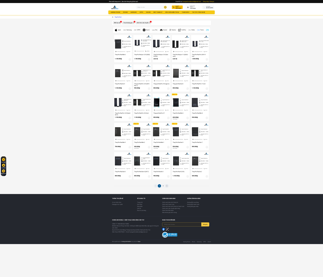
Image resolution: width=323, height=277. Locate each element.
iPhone (125, 12)
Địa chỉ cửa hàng (141, 210)
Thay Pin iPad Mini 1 (158, 142)
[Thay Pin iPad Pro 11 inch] (200, 73)
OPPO (141, 12)
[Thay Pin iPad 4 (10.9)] (181, 161)
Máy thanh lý (157, 12)
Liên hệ (139, 208)
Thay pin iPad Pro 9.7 (159, 113)
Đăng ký (212, 1)
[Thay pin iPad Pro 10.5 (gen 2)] (161, 73)
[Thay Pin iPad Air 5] (161, 161)
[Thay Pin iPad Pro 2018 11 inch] (200, 44)
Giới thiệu (139, 204)
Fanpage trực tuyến (117, 204)
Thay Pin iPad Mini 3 (120, 142)
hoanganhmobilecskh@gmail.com (192, 1)
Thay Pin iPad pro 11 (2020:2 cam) (180, 55)
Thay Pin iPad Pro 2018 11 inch (199, 55)
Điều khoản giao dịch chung (169, 212)
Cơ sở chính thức (116, 202)
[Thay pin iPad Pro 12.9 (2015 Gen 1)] (142, 73)
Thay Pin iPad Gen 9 (178, 142)
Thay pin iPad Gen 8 (178, 83)
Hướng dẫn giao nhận (193, 206)
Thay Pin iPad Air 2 (197, 171)
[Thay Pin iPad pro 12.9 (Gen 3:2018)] (161, 44)
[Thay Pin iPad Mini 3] (123, 132)
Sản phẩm (140, 206)
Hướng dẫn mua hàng (193, 202)
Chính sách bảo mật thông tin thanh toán (173, 206)
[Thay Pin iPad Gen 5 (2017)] (142, 161)
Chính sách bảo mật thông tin (170, 202)
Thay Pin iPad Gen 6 (120, 171)
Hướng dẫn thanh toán (193, 204)
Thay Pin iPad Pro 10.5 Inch (141, 113)
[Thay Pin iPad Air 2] (200, 161)
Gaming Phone (115, 12)
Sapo (139, 241)
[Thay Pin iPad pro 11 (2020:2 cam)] (181, 44)
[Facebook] (163, 229)
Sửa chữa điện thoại (172, 12)
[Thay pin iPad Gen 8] (181, 73)
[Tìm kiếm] (165, 7)
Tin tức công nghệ (198, 12)
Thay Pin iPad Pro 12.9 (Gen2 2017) (122, 114)
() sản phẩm (209, 7)
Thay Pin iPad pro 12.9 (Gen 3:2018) (160, 55)
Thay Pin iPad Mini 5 (178, 113)
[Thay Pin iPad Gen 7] (200, 132)
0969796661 (178, 8)
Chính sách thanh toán (168, 204)
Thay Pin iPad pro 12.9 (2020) (142, 54)
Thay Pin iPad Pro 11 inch (198, 83)
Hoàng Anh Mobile (126, 241)
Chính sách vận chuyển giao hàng (171, 208)
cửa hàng (192, 8)
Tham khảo (185, 12)
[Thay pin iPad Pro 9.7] (161, 102)
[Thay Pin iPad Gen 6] (123, 161)
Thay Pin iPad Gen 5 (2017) (141, 171)
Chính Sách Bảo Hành (168, 210)
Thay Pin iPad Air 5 (158, 171)
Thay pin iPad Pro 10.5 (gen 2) (161, 83)
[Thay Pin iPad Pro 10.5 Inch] (142, 102)
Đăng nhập (206, 1)
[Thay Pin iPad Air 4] (123, 73)
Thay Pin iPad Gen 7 (197, 142)
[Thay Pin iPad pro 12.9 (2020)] (142, 44)
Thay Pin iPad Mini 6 (120, 54)
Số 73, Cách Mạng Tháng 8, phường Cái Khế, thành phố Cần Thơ (133, 230)
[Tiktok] (167, 229)
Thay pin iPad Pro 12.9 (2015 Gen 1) (141, 84)
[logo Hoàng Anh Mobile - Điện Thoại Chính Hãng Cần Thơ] (115, 7)
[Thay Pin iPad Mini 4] (200, 102)
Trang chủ (140, 202)
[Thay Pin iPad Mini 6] (123, 44)
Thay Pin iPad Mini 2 (139, 142)
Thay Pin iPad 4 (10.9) (178, 171)
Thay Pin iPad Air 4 (120, 83)
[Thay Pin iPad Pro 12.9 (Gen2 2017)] (123, 102)
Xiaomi (148, 12)
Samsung (134, 12)
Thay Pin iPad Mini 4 (197, 113)
